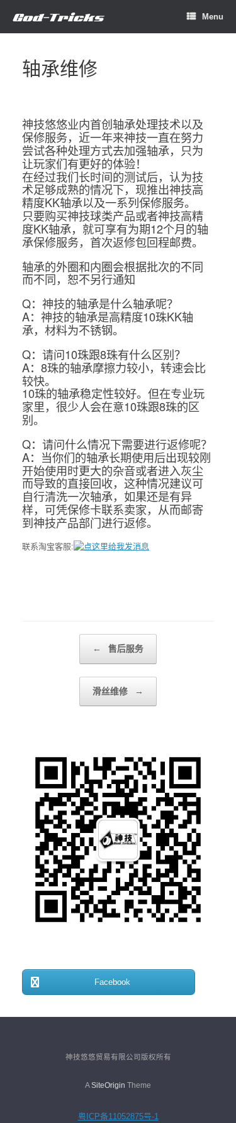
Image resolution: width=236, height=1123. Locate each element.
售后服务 (118, 648)
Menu (212, 16)
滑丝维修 (118, 691)
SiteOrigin (108, 1085)
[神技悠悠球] (58, 17)
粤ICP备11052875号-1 (118, 1116)
